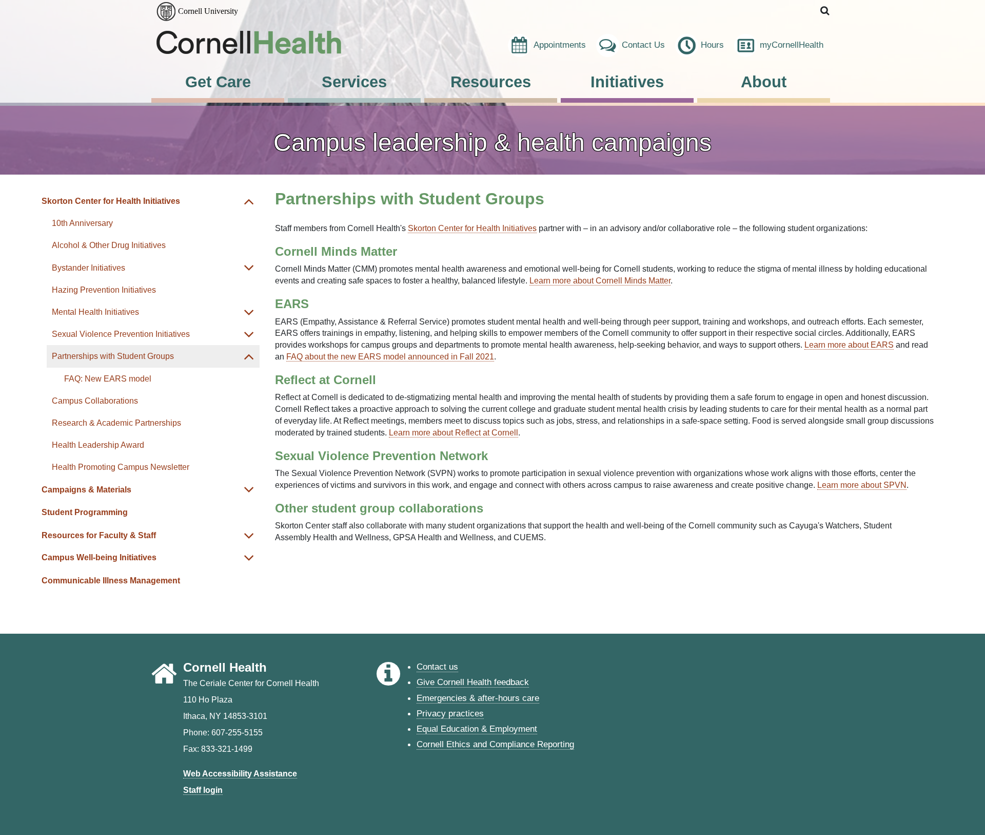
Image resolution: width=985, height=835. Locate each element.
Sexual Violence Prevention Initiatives (121, 334)
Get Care (218, 82)
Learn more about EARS (849, 344)
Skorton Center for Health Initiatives (111, 201)
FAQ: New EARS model (107, 378)
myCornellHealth (791, 45)
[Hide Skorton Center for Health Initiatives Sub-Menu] (249, 201)
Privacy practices (450, 713)
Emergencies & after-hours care (478, 698)
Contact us (437, 666)
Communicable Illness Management (111, 580)
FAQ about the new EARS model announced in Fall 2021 (390, 356)
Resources (490, 82)
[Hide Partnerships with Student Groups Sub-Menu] (249, 356)
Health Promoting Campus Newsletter (120, 467)
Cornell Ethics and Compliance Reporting (495, 744)
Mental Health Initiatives (95, 312)
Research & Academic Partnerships (116, 423)
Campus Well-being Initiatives (99, 557)
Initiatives (627, 82)
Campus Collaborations (95, 400)
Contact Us (643, 45)
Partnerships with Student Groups (113, 356)
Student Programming (85, 512)
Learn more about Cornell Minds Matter (600, 280)
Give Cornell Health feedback (473, 682)
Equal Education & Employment (477, 729)
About (763, 82)
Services (354, 82)
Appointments (560, 45)
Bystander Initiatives (88, 267)
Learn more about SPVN (862, 485)
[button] (825, 11)
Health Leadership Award (98, 445)
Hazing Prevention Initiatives (104, 290)
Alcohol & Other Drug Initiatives (109, 245)
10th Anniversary (82, 223)
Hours (712, 45)
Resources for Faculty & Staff (99, 535)
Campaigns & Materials (86, 489)
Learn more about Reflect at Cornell (453, 432)
